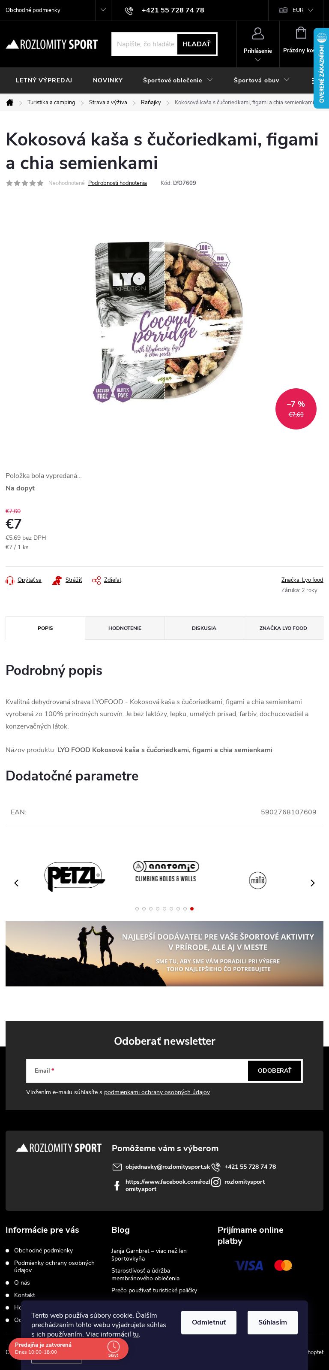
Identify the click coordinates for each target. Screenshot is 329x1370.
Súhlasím (272, 1322)
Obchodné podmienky (33, 10)
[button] (137, 908)
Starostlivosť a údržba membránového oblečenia (145, 1274)
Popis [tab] (45, 628)
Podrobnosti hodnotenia (117, 183)
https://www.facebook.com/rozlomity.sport (168, 1185)
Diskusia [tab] (204, 628)
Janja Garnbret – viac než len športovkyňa (149, 1255)
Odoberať (275, 1071)
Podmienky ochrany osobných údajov (54, 1266)
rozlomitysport (244, 1182)
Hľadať (196, 44)
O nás (22, 1283)
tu (136, 1334)
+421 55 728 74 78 (250, 1167)
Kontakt (24, 1295)
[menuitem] (44, 80)
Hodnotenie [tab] (124, 628)
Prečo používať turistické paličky (154, 1290)
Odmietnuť (209, 1322)
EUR (298, 10)
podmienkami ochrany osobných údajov (157, 1092)
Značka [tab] (283, 628)
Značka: (302, 580)
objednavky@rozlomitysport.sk (168, 1167)
